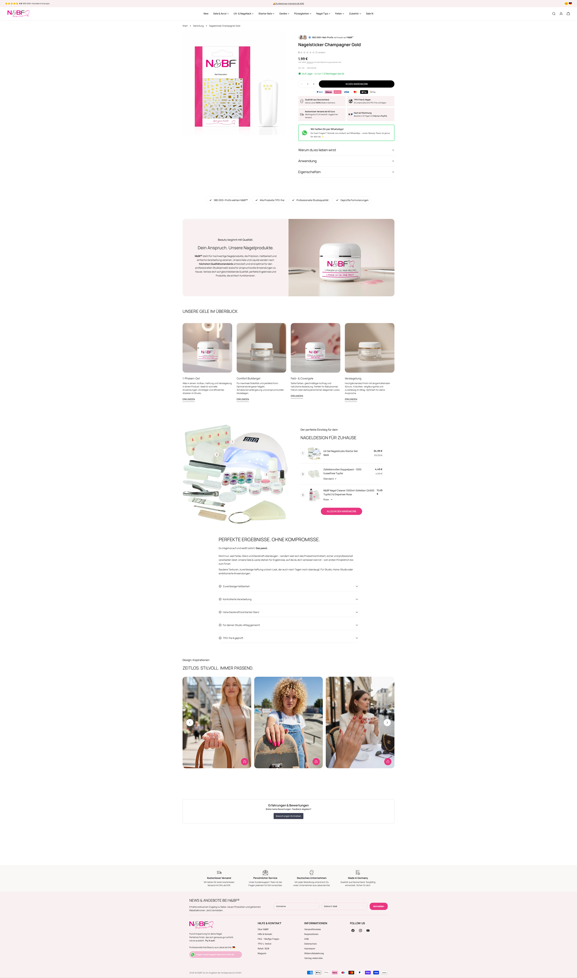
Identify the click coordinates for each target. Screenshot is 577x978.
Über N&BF (263, 929)
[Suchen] (554, 14)
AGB (306, 939)
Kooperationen (311, 934)
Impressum (309, 948)
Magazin (262, 953)
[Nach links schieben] (189, 722)
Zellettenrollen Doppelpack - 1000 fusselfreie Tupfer (342, 471)
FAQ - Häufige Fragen (268, 939)
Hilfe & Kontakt (265, 934)
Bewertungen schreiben (288, 816)
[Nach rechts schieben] (387, 722)
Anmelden (378, 906)
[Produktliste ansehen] (244, 761)
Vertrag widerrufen (313, 958)
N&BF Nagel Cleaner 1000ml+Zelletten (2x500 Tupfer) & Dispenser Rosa (348, 492)
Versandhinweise (312, 929)
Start (185, 25)
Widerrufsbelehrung (314, 953)
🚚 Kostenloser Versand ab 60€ (288, 3)
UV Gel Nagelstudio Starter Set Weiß (340, 453)
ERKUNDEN (189, 399)
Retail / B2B (263, 948)
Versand (310, 62)
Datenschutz (310, 943)
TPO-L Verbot (264, 943)
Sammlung (198, 25)
